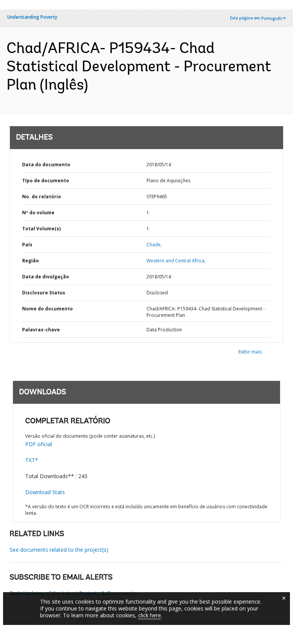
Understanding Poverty (32, 17)
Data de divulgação (45, 276)
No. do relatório (41, 196)
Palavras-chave (41, 329)
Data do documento (46, 164)
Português (271, 18)
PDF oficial (38, 444)
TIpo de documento (45, 180)
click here (149, 615)
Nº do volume (38, 212)
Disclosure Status (43, 292)
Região (30, 260)
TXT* (31, 460)
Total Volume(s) (41, 228)
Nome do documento (47, 308)
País (27, 244)
